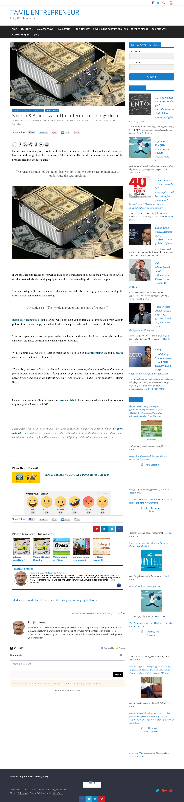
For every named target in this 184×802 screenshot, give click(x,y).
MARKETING (64, 29)
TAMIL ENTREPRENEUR (44, 12)
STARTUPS (26, 29)
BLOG (14, 29)
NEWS (36, 35)
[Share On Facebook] (119, 529)
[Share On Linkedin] (104, 529)
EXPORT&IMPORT (139, 29)
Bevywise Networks (56, 573)
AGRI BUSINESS (159, 29)
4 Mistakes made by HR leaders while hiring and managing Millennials (54, 600)
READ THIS (137, 87)
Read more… (136, 492)
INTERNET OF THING (90, 120)
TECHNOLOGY (83, 29)
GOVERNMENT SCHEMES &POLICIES (110, 29)
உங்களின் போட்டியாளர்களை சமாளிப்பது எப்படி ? (98, 613)
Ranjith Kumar (41, 120)
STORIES (136, 399)
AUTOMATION (59, 120)
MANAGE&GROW (45, 29)
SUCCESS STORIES (20, 35)
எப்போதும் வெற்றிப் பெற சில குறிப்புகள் (145, 586)
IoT (100, 120)
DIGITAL (77, 120)
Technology (17, 124)
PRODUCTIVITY (109, 120)
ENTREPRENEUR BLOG (22, 110)
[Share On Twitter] (111, 529)
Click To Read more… (147, 133)
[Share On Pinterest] (96, 529)
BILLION (70, 120)
